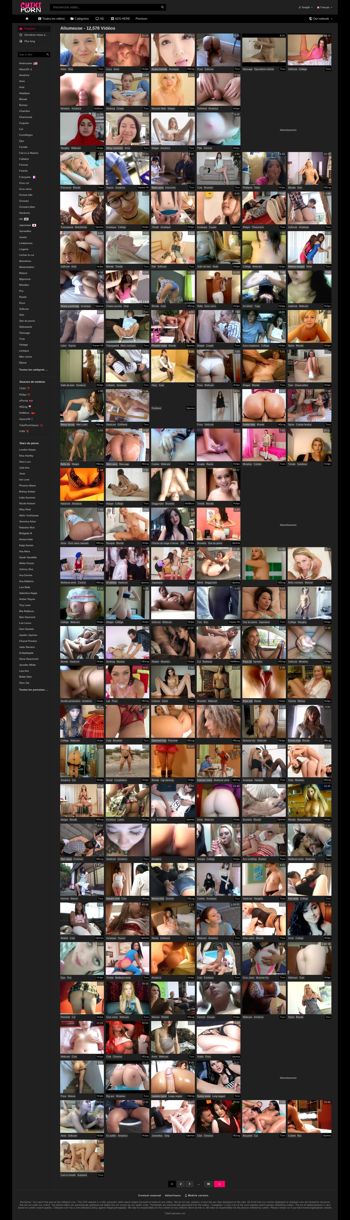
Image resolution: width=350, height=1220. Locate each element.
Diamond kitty (159, 740)
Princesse (66, 187)
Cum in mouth (68, 1175)
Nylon (291, 345)
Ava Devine (25, 575)
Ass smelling (249, 859)
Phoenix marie (159, 345)
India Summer (27, 497)
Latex (64, 345)
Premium (141, 18)
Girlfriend (202, 108)
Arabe (200, 1056)
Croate (120, 108)
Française (25, 177)
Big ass (110, 1096)
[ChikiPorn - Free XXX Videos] (30, 7)
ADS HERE (122, 18)
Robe (63, 69)
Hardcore (24, 212)
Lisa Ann (24, 670)
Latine (121, 819)
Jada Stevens (27, 647)
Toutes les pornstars (32, 689)
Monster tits (249, 740)
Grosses (24, 200)
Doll (154, 266)
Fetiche (23, 170)
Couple (212, 227)
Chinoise (117, 1056)
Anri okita (293, 898)
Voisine (292, 701)
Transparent (67, 227)
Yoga (257, 306)
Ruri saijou (66, 859)
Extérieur (156, 408)
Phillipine (247, 187)
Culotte (257, 464)
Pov (21, 290)
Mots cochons (128, 345)
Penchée (65, 1017)
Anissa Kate (26, 539)
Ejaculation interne (264, 69)
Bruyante (247, 1135)
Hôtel (309, 266)
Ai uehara (111, 582)
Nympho (257, 661)
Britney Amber (27, 491)
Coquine (24, 123)
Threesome (258, 227)
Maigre (171, 108)
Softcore (24, 308)
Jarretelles (25, 231)
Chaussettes (301, 385)
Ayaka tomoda (159, 69)
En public (111, 1135)
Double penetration (70, 701)
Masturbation (26, 267)
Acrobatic (248, 306)
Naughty (65, 148)
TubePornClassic (29, 425)
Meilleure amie (68, 582)
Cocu (109, 69)
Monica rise (158, 898)
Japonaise (25, 225)
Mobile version (198, 1195)
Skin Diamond (27, 617)
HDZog (23, 406)
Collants (110, 385)
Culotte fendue (303, 424)
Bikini (200, 582)
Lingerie (23, 249)
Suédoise (302, 464)
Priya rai (247, 661)
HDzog (190, 69)
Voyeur (110, 187)
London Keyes (27, 449)
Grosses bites (27, 206)
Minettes (24, 284)
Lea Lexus (25, 622)
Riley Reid (25, 509)
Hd (21, 219)
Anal (21, 87)
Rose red (247, 701)
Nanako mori (113, 898)
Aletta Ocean (26, 563)
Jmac (22, 473)
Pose (200, 69)
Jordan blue (249, 424)
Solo (21, 314)
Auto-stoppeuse (251, 345)
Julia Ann (24, 467)
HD (101, 18)
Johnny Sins (26, 569)
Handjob (258, 780)
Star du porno (27, 320)
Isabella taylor (159, 1096)
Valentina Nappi (28, 593)
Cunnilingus (26, 134)
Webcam (76, 148)
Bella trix (65, 464)
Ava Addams (26, 581)
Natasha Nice (27, 527)
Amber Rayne (27, 599)
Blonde (23, 99)
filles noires (25, 356)
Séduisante (25, 326)
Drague (246, 385)
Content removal (149, 1195)
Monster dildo (159, 108)
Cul (21, 129)
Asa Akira (24, 551)
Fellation (24, 158)
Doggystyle (158, 503)
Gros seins (25, 189)
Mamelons (25, 261)
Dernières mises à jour (37, 34)
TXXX (22, 388)
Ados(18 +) (25, 69)
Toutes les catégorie (32, 369)
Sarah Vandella (28, 557)
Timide (155, 227)
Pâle (199, 148)
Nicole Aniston (27, 503)
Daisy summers (114, 148)
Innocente (170, 187)
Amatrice (24, 75)
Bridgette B (25, 533)
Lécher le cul (26, 255)
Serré (165, 701)
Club (108, 1056)
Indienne (292, 306)
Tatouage (24, 332)
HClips (23, 394)
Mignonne (25, 279)
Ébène (23, 362)
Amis (22, 81)
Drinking (110, 108)
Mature (23, 273)
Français (325, 7)
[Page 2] (219, 1184)
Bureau (23, 105)
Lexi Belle (24, 587)
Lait (108, 701)
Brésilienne (81, 227)
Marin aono (157, 187)
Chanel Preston (28, 641)
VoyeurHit (24, 419)
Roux (22, 302)
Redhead (207, 661)
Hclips (145, 69)
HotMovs (24, 412)
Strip (70, 69)
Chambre (24, 111)
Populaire (29, 28)
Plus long (29, 41)
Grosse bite (25, 194)
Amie (116, 69)
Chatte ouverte (114, 306)
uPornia (23, 400)
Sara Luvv (25, 461)
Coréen (155, 464)
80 (208, 1184)
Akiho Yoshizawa (28, 515)
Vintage (23, 344)
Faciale (23, 146)
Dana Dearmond (28, 658)
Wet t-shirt (81, 424)
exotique (24, 350)
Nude (215, 266)
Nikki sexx (111, 464)
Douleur (262, 859)
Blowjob (110, 543)
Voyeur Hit (143, 187)
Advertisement (288, 129)
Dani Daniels (26, 628)
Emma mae (294, 740)
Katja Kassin (26, 545)
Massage (247, 69)
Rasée (23, 296)
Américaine (25, 63)
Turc (199, 622)
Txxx (100, 69)
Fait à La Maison (28, 152)
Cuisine (82, 582)
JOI (182, 543)
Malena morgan (296, 266)
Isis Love (24, 479)
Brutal (109, 780)
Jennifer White (27, 664)
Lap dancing (167, 780)
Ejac (21, 140)
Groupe (201, 859)
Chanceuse (25, 117)
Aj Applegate (26, 652)
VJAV (22, 431)
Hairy (154, 385)
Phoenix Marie (27, 485)
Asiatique (24, 93)
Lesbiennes (25, 243)
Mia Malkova (26, 611)
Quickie (170, 898)
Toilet (257, 187)
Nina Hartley (26, 455)
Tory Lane (25, 605)
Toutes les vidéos (53, 18)
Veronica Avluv (27, 521)
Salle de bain (204, 266)
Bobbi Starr (25, 676)
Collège (303, 69)
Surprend (82, 1175)
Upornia (99, 227)
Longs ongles (175, 1096)
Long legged (218, 1096)
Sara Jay (24, 682)
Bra (299, 1135)
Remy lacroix (68, 424)
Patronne (173, 740)
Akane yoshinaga (70, 306)
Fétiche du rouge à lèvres (165, 543)
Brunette (208, 187)
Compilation (120, 780)
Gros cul (24, 183)
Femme (23, 164)
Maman (309, 582)
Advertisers (173, 1195)
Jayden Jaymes (28, 635)
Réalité (155, 661)
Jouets (23, 237)
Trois (22, 338)
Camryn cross (204, 780)
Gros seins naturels (78, 543)
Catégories (81, 18)
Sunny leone (203, 1096)
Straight (305, 7)
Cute (199, 187)
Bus (206, 622)
